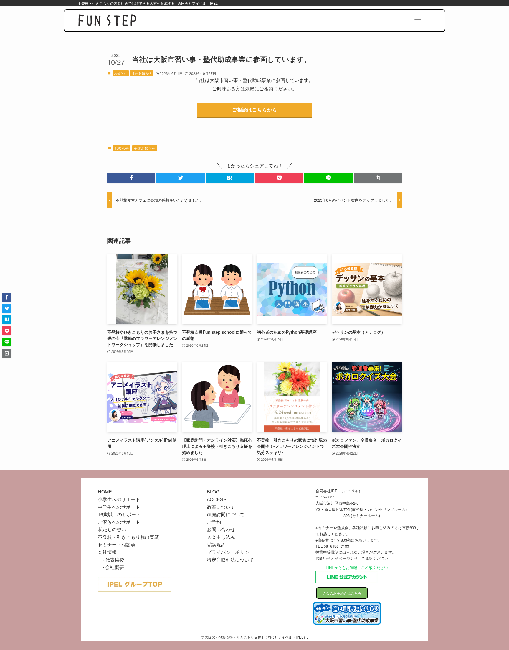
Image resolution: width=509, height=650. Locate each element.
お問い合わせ (221, 529)
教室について (221, 506)
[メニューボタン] (418, 20)
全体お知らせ (141, 73)
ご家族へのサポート (119, 522)
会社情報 (107, 552)
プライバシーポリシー (230, 552)
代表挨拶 (114, 559)
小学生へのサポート (119, 499)
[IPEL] (107, 20)
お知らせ (120, 73)
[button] (131, 178)
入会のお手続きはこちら (342, 592)
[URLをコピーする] (378, 178)
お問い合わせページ (332, 558)
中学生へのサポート (119, 506)
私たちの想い (112, 529)
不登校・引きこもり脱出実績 (128, 537)
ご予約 (214, 522)
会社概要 (114, 567)
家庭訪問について (225, 514)
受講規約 (216, 544)
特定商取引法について (230, 559)
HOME (105, 491)
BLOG (213, 491)
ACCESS (217, 499)
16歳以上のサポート (119, 514)
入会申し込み (221, 537)
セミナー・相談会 (116, 544)
